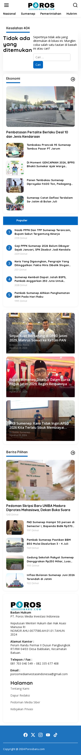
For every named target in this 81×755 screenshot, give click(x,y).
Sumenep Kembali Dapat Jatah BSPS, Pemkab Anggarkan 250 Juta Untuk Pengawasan (40, 279)
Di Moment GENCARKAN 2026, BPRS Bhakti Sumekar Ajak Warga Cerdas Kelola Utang (51, 164)
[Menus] (6, 5)
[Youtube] (48, 735)
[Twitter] (33, 735)
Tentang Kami (19, 688)
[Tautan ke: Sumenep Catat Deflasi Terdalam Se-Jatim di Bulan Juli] (15, 203)
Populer (21, 220)
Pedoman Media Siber (25, 702)
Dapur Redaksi (20, 695)
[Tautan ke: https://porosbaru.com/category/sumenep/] (72, 452)
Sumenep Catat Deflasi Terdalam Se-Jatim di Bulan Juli (50, 199)
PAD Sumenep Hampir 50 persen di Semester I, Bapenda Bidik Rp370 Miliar (50, 524)
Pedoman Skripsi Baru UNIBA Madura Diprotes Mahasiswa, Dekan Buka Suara (38, 508)
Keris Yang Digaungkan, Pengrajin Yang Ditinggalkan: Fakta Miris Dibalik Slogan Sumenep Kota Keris (42, 263)
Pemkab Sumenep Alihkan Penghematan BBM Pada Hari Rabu (42, 294)
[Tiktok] (55, 735)
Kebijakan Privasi (21, 709)
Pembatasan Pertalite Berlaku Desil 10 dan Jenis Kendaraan (37, 134)
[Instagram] (40, 735)
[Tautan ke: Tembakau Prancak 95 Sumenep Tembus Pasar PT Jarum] (15, 150)
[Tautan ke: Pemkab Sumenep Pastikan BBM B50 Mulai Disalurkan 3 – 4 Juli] (15, 545)
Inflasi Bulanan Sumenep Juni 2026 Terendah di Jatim (51, 576)
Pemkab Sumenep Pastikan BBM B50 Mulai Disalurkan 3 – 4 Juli (49, 541)
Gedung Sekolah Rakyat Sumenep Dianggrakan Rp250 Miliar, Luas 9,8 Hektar (50, 559)
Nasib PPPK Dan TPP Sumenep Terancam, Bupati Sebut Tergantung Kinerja (43, 231)
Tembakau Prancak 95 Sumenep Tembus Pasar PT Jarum (49, 146)
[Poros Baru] (41, 6)
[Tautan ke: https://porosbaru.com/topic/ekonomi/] (72, 79)
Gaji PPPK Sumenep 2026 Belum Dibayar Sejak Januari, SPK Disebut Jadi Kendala (42, 247)
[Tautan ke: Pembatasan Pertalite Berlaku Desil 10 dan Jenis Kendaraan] (40, 106)
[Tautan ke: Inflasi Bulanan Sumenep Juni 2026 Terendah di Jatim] (15, 580)
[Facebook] (25, 735)
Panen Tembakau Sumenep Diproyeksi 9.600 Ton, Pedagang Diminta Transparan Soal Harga (49, 182)
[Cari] (75, 5)
